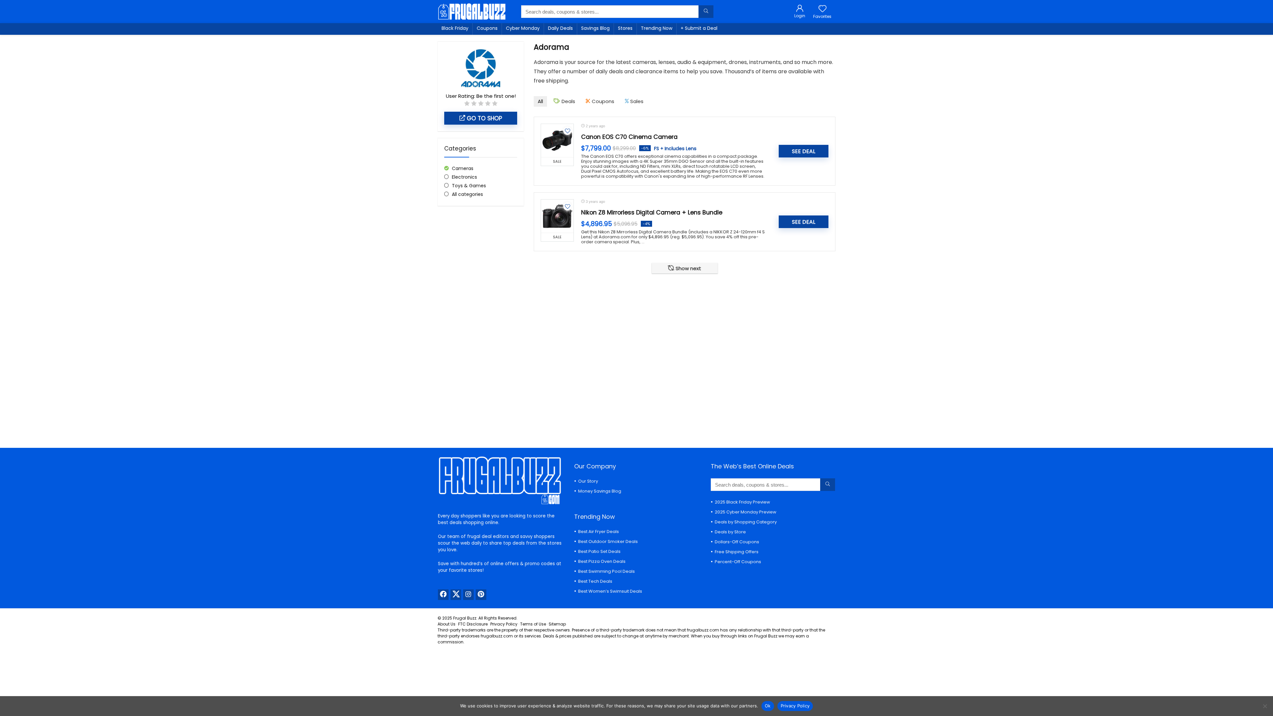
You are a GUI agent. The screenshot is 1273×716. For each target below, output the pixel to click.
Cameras (462, 168)
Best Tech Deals (595, 581)
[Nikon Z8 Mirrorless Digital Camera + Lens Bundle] (557, 216)
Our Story (588, 481)
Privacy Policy (503, 624)
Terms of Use (533, 624)
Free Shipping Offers (736, 552)
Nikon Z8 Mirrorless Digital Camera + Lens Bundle (651, 212)
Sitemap (557, 624)
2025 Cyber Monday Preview (745, 512)
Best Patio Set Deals (599, 551)
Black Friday (455, 28)
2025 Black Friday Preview (742, 502)
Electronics (464, 177)
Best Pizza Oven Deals (602, 561)
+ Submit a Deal (699, 28)
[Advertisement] (481, 321)
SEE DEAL (803, 151)
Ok (768, 705)
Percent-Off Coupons (738, 562)
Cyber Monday (523, 28)
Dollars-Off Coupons (737, 542)
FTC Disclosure (473, 624)
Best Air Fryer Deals (598, 531)
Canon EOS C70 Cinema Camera (629, 137)
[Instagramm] (468, 594)
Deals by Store (730, 532)
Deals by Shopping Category (746, 522)
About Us (446, 624)
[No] (1264, 706)
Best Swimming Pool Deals (606, 571)
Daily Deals (560, 28)
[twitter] (456, 594)
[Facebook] (443, 594)
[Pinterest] (481, 594)
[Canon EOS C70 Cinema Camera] (557, 140)
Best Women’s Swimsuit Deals (610, 591)
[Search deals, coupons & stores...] (705, 11)
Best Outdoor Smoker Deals (608, 541)
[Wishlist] (822, 9)
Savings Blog (595, 28)
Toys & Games (469, 185)
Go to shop (483, 118)
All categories (467, 194)
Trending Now (656, 28)
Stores (625, 28)
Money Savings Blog (599, 491)
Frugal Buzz (464, 618)
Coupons (487, 28)
